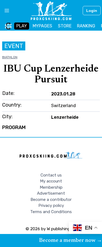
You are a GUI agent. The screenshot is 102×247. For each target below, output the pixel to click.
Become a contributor (51, 199)
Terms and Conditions (51, 211)
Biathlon (9, 57)
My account (51, 181)
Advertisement (51, 193)
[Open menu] (5, 10)
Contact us (51, 175)
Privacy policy (51, 205)
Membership (51, 187)
